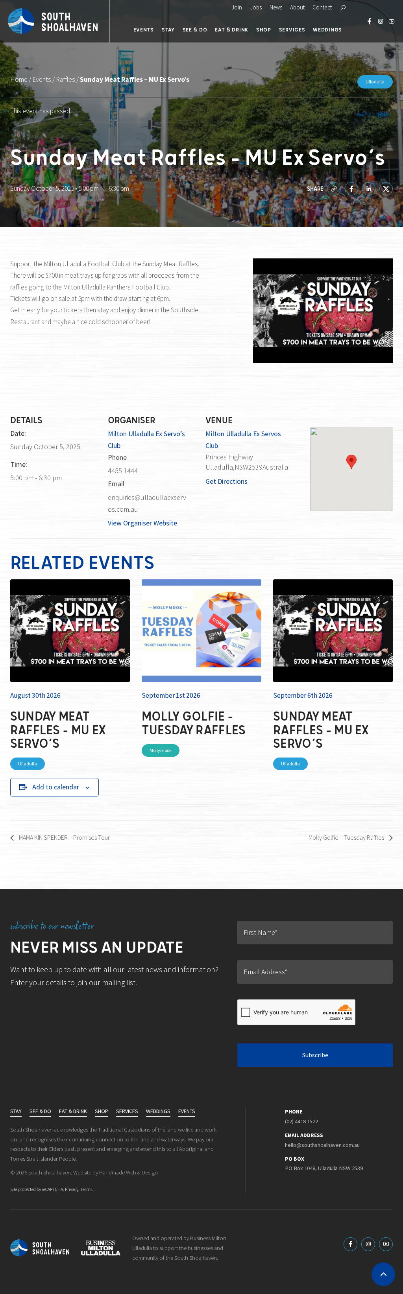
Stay (168, 29)
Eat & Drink (231, 29)
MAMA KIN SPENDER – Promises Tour (64, 837)
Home (19, 80)
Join (236, 7)
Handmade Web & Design (128, 1172)
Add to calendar (55, 787)
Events (143, 29)
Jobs (256, 7)
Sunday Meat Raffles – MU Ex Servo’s (58, 729)
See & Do (195, 29)
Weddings (327, 29)
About (297, 7)
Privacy (71, 1189)
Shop (263, 29)
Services (292, 29)
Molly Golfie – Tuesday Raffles (194, 722)
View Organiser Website (142, 523)
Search (343, 8)
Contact (322, 7)
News (276, 7)
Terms (86, 1189)
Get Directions (226, 481)
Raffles (65, 80)
